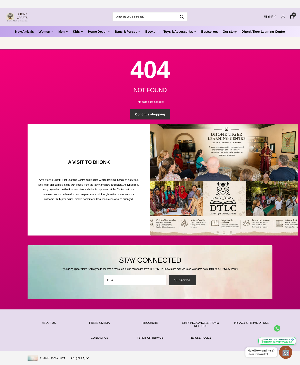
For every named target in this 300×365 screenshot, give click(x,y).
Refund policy (200, 337)
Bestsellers (209, 31)
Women (44, 31)
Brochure (150, 322)
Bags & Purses (126, 31)
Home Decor (97, 31)
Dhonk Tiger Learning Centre (263, 31)
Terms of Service (150, 337)
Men (61, 31)
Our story (230, 31)
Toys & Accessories (178, 31)
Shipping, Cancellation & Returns (200, 324)
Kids (76, 31)
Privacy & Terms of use (251, 322)
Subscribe (182, 280)
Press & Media (99, 322)
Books (150, 31)
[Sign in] (283, 16)
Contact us (99, 337)
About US (49, 322)
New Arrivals (24, 31)
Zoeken (182, 16)
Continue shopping (150, 114)
